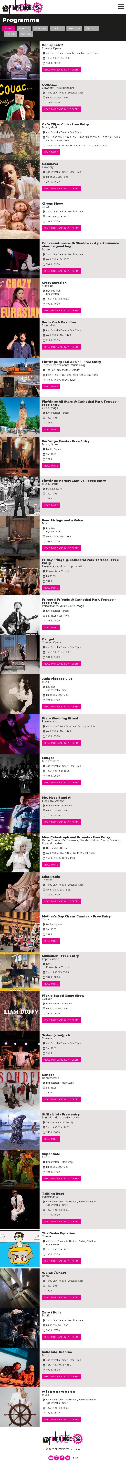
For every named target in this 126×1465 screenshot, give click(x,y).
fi (73, 1457)
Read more (51, 152)
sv (76, 1457)
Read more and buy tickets (61, 69)
